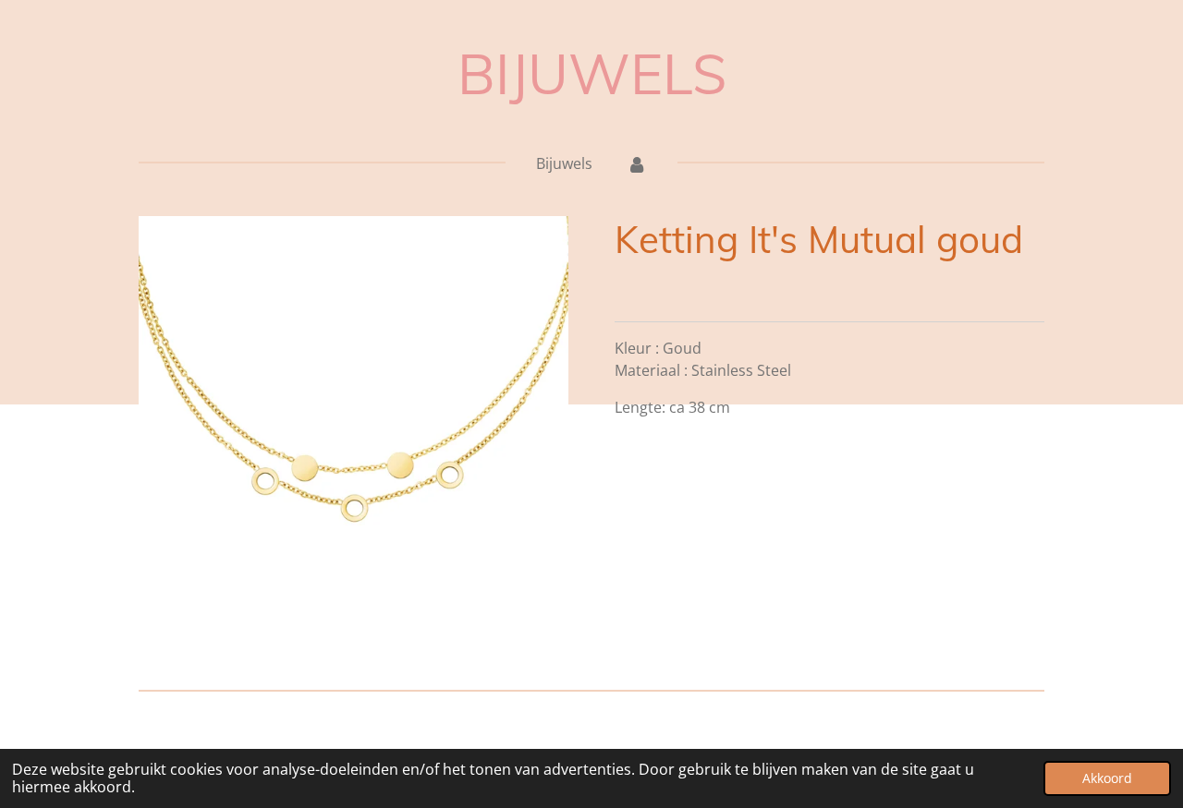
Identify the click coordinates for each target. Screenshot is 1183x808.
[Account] (636, 163)
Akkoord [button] (1107, 778)
